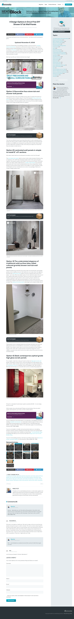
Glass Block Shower (57, 56)
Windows (55, 76)
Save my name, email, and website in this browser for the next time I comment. (22, 596)
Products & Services (52, 4)
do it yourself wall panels (15, 477)
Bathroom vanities (56, 44)
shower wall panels (14, 480)
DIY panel (14, 49)
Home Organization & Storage (59, 65)
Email (7, 584)
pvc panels (35, 478)
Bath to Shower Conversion (58, 41)
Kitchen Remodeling (57, 66)
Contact (59, 4)
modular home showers (15, 422)
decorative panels (21, 476)
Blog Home (41, 4)
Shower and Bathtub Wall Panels (59, 72)
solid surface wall (17, 273)
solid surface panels (23, 480)
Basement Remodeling (57, 40)
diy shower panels (35, 476)
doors (54, 48)
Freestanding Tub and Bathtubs (59, 53)
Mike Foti (17, 27)
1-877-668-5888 (69, 0)
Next (42, 483)
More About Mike (56, 97)
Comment (8, 563)
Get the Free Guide (61, 31)
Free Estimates (68, 4)
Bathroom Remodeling (33, 27)
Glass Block (55, 55)
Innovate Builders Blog (37, 432)
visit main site (5, 0)
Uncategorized (56, 74)
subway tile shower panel (18, 282)
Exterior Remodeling (57, 51)
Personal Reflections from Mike (59, 69)
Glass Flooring (56, 59)
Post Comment (11, 600)
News (54, 67)
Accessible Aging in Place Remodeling (60, 38)
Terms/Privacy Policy (68, 613)
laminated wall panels (28, 478)
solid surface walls (33, 480)
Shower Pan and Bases (57, 73)
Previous (9, 483)
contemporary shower (12, 365)
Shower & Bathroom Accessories (59, 70)
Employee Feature (56, 49)
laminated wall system (13, 158)
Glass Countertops (56, 58)
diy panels (27, 476)
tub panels (40, 480)
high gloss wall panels (17, 478)
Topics (46, 4)
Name (8, 578)
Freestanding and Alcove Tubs (59, 52)
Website (8, 590)
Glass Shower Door (57, 62)
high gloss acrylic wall (36, 361)
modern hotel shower (30, 162)
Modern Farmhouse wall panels (18, 209)
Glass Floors (55, 60)
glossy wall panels (34, 477)
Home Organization (57, 63)
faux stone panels (26, 477)
